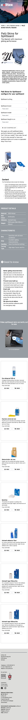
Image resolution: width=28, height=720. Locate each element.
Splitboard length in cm (8, 119)
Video (7, 388)
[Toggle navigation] (25, 4)
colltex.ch (18, 706)
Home (3, 25)
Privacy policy (4, 684)
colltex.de (8, 707)
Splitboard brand (6, 106)
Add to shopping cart (10, 127)
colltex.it (6, 712)
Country (19, 1)
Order (18, 388)
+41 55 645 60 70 (10, 665)
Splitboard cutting (6, 99)
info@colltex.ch (8, 666)
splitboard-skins (13, 25)
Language (24, 1)
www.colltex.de (9, 668)
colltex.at (7, 709)
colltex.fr (7, 711)
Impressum (3, 682)
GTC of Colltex (4, 685)
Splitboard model (6, 112)
